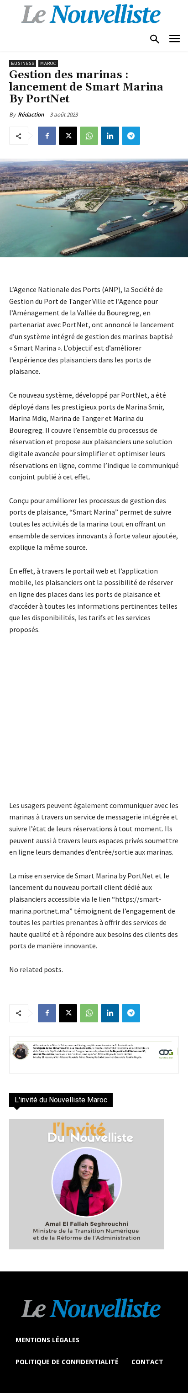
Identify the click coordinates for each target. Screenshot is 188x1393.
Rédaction (31, 114)
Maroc (48, 63)
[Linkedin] (110, 136)
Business (22, 63)
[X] (68, 136)
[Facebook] (47, 136)
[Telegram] (131, 136)
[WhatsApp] (89, 136)
